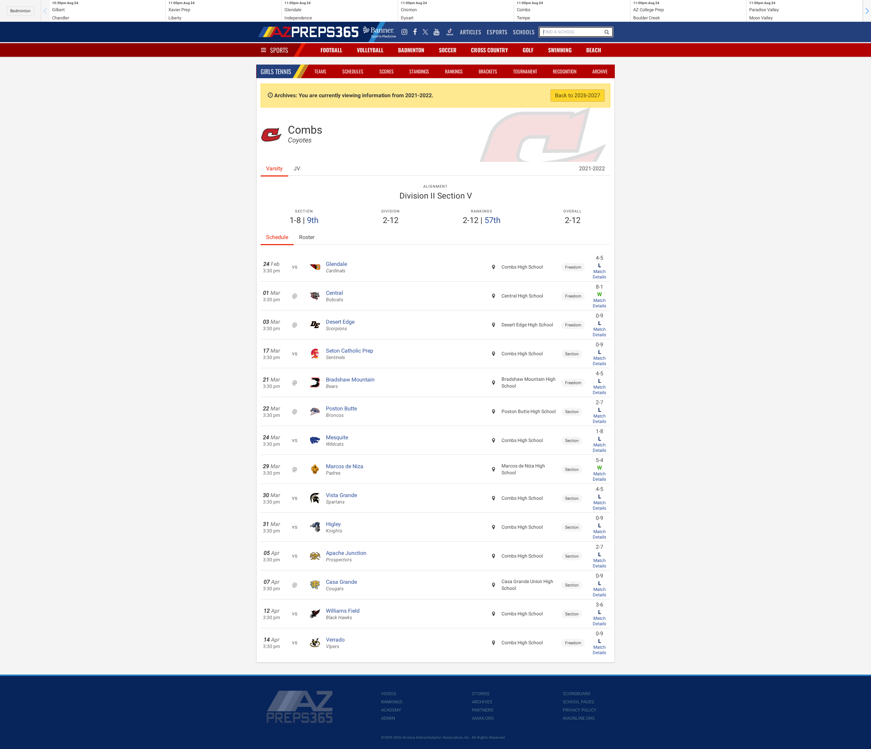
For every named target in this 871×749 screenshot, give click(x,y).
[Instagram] (404, 32)
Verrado (335, 642)
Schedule (277, 237)
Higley (334, 527)
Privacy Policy (579, 710)
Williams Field (343, 614)
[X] (425, 32)
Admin (388, 718)
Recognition (564, 71)
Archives (482, 701)
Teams (320, 71)
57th (492, 220)
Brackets (488, 71)
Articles (470, 32)
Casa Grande (341, 585)
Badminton (20, 10)
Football (331, 50)
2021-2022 (592, 168)
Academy (391, 710)
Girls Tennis (276, 71)
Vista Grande (341, 498)
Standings (419, 71)
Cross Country (489, 50)
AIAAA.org (483, 718)
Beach (593, 50)
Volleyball (370, 50)
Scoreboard (577, 693)
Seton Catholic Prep (349, 353)
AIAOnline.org (579, 718)
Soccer (448, 50)
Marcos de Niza (344, 469)
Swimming (560, 50)
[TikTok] (450, 31)
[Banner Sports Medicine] (379, 32)
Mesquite (337, 440)
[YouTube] (436, 32)
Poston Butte (341, 411)
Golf (528, 50)
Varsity (274, 168)
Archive (600, 71)
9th (312, 220)
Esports (497, 32)
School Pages (578, 701)
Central (334, 296)
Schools (524, 32)
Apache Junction (346, 556)
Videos (388, 693)
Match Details (599, 274)
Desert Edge (340, 325)
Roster (306, 237)
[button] (867, 11)
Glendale (336, 267)
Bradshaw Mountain (350, 382)
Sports (279, 50)
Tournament (525, 71)
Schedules (352, 71)
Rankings (454, 71)
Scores (386, 71)
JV (297, 168)
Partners (482, 710)
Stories (481, 693)
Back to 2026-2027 (577, 95)
